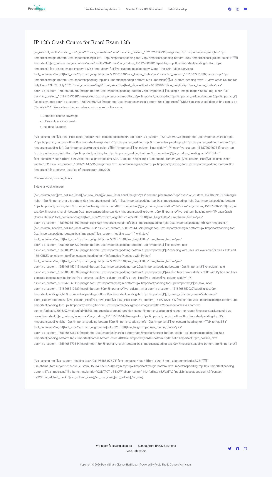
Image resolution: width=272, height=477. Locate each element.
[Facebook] (229, 9)
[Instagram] (237, 9)
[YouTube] (245, 9)
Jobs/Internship (177, 9)
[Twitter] (229, 448)
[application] (119, 9)
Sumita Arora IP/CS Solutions (144, 9)
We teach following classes (101, 9)
